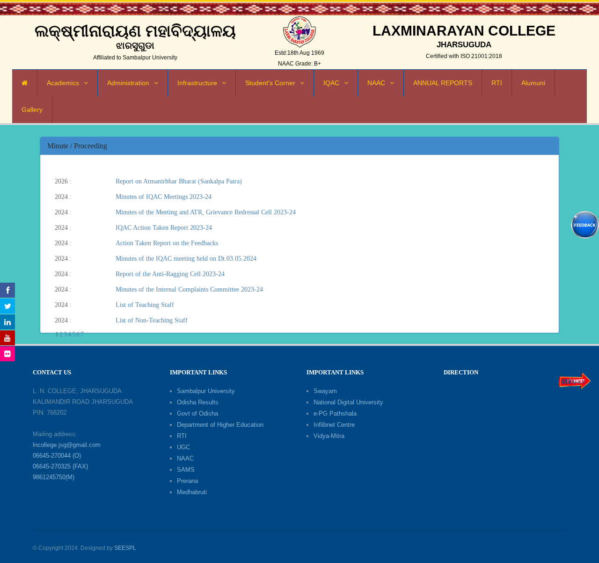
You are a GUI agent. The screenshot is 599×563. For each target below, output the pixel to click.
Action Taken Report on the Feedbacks (167, 243)
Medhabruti (192, 492)
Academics (63, 83)
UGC (183, 447)
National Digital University (348, 402)
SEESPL (125, 548)
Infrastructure (197, 83)
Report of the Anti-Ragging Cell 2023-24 (170, 274)
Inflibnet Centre (334, 424)
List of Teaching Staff (145, 304)
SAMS (186, 469)
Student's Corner (270, 83)
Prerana (187, 480)
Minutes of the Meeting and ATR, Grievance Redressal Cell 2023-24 (206, 212)
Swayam (325, 391)
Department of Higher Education (220, 424)
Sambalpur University (206, 391)
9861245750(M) (53, 477)
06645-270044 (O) (57, 455)
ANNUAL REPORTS (442, 83)
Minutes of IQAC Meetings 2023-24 (164, 196)
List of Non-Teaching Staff (152, 320)
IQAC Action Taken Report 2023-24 (164, 227)
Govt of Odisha (197, 413)
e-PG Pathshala (335, 413)
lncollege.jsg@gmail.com (67, 444)
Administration (128, 83)
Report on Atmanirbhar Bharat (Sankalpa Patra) (179, 181)
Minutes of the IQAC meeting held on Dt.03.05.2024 (186, 258)
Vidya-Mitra (329, 435)
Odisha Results (198, 402)
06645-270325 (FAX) (60, 466)
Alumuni (533, 83)
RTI (496, 83)
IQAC (331, 83)
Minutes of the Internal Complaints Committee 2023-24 (189, 289)
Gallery (32, 109)
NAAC (376, 83)
